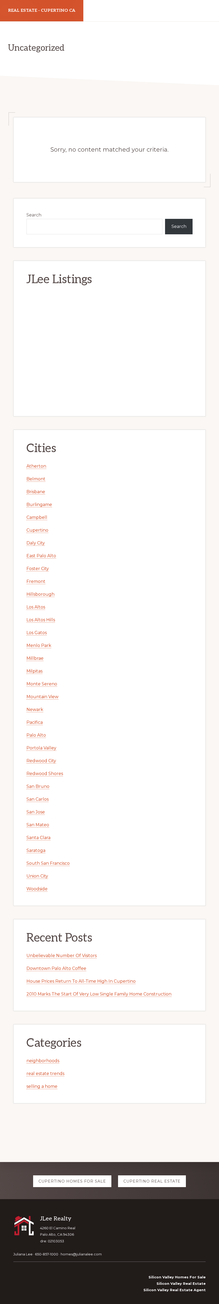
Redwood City (41, 760)
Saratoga (35, 850)
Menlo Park (38, 645)
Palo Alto (36, 735)
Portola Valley (41, 747)
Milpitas (34, 671)
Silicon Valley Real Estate (181, 1283)
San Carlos (37, 799)
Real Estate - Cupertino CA (41, 10)
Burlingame (39, 504)
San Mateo (37, 824)
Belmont (35, 478)
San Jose (35, 812)
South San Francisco (48, 863)
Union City (37, 876)
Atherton (36, 466)
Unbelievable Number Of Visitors (61, 955)
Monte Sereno (41, 683)
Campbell (36, 517)
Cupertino (37, 530)
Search (33, 215)
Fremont (35, 581)
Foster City (37, 568)
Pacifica (34, 722)
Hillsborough (40, 594)
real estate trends (45, 1073)
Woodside (37, 888)
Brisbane (35, 491)
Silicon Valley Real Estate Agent (174, 1290)
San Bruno (37, 786)
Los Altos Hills (40, 619)
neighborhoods (42, 1060)
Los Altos (35, 607)
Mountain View (42, 696)
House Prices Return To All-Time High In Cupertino (81, 981)
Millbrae (35, 658)
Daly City (35, 543)
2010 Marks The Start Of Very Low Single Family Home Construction (98, 994)
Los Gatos (36, 632)
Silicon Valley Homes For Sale (177, 1277)
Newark (34, 709)
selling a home (41, 1086)
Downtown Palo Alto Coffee (56, 968)
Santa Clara (38, 837)
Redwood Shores (44, 773)
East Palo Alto (41, 555)
